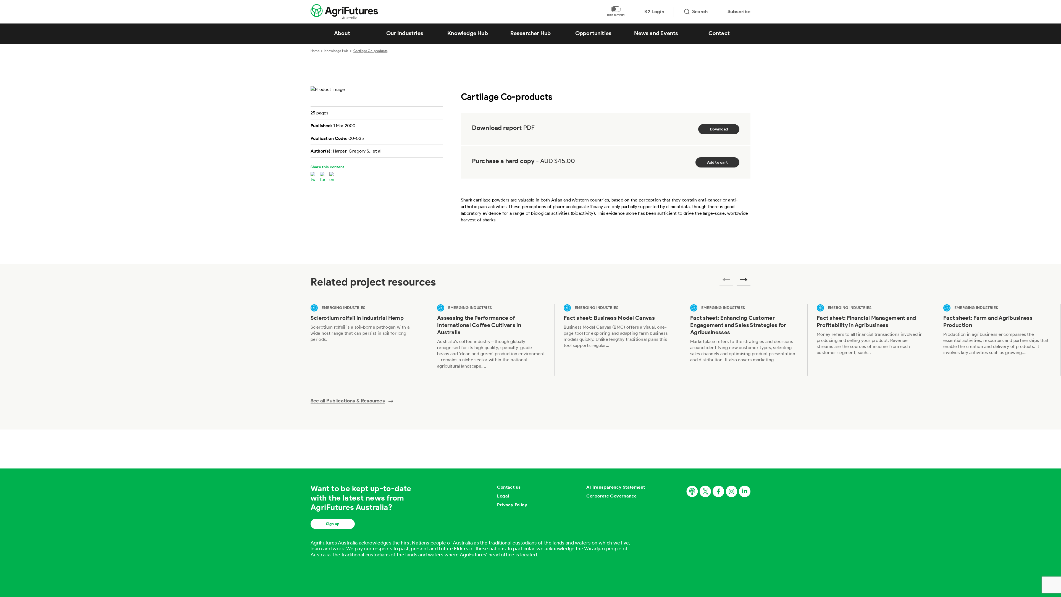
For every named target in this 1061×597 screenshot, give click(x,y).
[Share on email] (331, 177)
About (342, 33)
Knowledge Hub (467, 33)
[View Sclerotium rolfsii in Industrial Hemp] (364, 339)
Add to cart (717, 162)
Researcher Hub (530, 33)
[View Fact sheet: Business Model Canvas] (617, 339)
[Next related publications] (743, 281)
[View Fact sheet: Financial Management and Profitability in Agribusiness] (871, 339)
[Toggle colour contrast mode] (616, 9)
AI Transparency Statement (615, 487)
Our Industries (404, 33)
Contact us (509, 487)
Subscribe (739, 12)
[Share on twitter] (313, 177)
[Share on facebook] (322, 177)
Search (700, 12)
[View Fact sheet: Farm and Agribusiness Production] (997, 339)
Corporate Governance (611, 496)
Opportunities (593, 33)
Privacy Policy (512, 504)
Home (315, 51)
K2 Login (654, 12)
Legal (503, 496)
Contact (719, 33)
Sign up (332, 524)
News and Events (656, 33)
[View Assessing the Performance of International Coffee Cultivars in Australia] (491, 339)
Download (719, 129)
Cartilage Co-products (370, 51)
